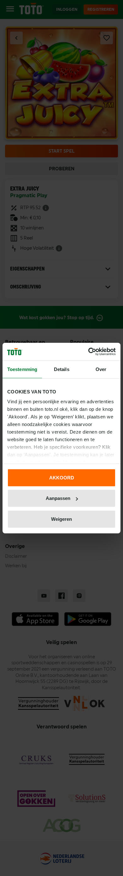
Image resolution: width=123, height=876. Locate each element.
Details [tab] (61, 369)
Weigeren (61, 518)
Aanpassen (58, 498)
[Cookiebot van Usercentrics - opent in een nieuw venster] (88, 352)
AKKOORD (61, 477)
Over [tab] (101, 369)
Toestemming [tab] (22, 369)
